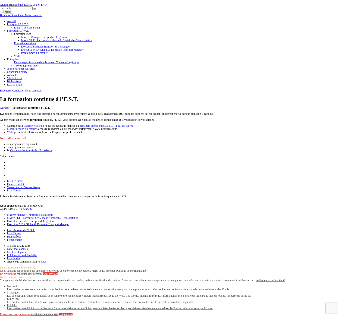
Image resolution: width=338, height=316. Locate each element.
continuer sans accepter (30, 273)
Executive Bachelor (34, 125)
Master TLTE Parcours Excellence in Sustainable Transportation (56, 40)
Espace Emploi (15, 184)
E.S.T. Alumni (15, 180)
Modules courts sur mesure (22, 128)
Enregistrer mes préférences (15, 314)
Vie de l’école (14, 78)
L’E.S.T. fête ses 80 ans (27, 27)
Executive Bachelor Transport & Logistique (45, 46)
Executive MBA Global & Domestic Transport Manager (52, 49)
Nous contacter (33, 15)
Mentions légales (16, 252)
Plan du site (13, 258)
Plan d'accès (14, 233)
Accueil (4, 107)
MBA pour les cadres (121, 125)
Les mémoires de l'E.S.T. (21, 230)
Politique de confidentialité (22, 255)
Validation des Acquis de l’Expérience (31, 150)
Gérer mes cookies (17, 248)
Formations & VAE (18, 30)
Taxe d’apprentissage (25, 65)
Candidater (18, 15)
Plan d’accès (14, 190)
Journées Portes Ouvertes (21, 68)
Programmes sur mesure (34, 52)
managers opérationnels (93, 125)
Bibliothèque (14, 81)
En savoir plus (8, 273)
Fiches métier (14, 239)
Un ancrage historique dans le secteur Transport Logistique (46, 62)
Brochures (6, 15)
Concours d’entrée (17, 71)
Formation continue (25, 43)
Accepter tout (50, 273)
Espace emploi (15, 84)
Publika (41, 261)
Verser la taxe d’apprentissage (23, 187)
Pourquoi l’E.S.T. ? (18, 24)
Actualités (12, 75)
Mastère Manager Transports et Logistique (44, 37)
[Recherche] (34, 9)
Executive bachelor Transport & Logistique (31, 221)
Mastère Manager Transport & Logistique (30, 214)
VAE (17, 56)
